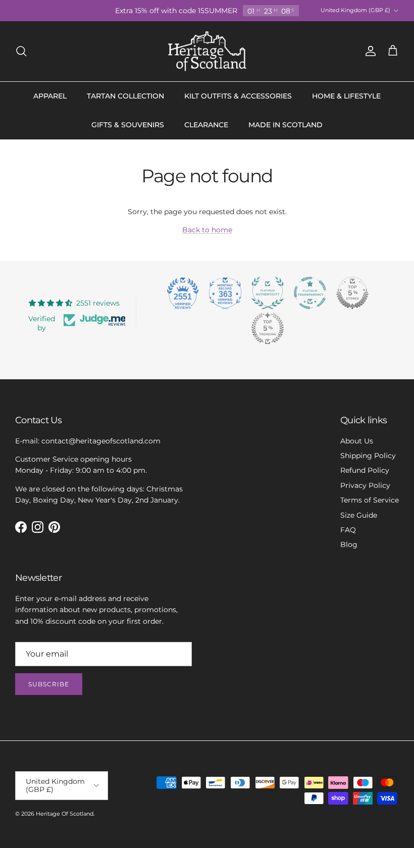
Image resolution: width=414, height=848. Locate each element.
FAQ (348, 529)
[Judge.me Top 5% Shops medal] (352, 293)
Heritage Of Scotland (64, 813)
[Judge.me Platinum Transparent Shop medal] (310, 293)
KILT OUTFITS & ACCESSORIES (238, 96)
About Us (356, 440)
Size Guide (358, 515)
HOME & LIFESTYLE (346, 96)
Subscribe (48, 684)
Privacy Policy (365, 485)
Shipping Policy (368, 455)
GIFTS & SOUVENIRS (127, 124)
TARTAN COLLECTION (125, 96)
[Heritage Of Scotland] (207, 51)
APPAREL (50, 96)
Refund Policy (364, 470)
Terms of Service (369, 500)
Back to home (207, 229)
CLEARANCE (206, 124)
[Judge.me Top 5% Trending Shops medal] (267, 328)
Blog (348, 544)
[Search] (21, 51)
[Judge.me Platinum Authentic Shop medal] (267, 293)
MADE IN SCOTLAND (285, 124)
